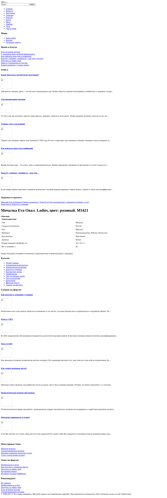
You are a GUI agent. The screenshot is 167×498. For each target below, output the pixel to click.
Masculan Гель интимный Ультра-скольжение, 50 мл (22, 202)
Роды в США (7, 319)
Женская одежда (12, 283)
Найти (32, 4)
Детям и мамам (12, 263)
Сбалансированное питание (13, 99)
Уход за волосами (13, 278)
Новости (9, 11)
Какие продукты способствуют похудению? (20, 75)
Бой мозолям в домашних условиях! (17, 295)
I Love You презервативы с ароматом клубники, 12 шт (66, 202)
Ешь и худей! (6, 344)
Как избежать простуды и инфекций (17, 148)
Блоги (8, 20)
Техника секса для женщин (13, 124)
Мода (8, 22)
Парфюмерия (11, 274)
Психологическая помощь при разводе (18, 393)
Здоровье (9, 15)
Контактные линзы (14, 272)
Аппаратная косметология (17, 265)
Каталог (9, 40)
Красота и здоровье (14, 270)
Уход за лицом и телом (15, 276)
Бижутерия (10, 281)
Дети (8, 26)
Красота (9, 18)
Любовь (9, 24)
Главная (9, 9)
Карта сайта (11, 38)
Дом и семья (11, 29)
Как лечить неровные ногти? (14, 368)
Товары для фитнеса (14, 285)
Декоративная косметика (16, 267)
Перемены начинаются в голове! (15, 417)
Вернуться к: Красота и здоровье (14, 204)
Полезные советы (13, 42)
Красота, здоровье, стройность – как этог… (20, 173)
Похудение (10, 13)
